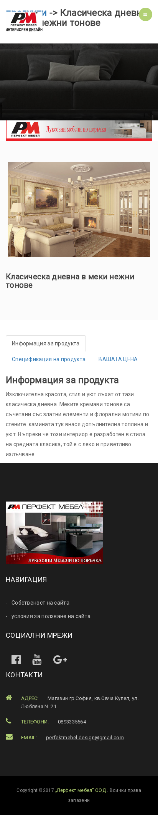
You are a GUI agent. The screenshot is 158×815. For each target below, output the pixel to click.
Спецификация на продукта (49, 359)
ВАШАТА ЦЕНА (118, 359)
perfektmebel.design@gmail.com (85, 737)
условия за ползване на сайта (51, 616)
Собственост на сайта (40, 603)
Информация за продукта (46, 343)
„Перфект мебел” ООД (81, 790)
